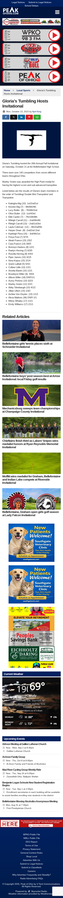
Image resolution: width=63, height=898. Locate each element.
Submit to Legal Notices (39, 2)
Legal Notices (18, 2)
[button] (57, 12)
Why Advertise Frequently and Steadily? (31, 875)
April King (36, 111)
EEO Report (31, 842)
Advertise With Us (31, 860)
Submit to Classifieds (31, 867)
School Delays (31, 5)
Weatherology (47, 894)
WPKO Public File (31, 834)
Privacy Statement (31, 849)
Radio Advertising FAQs (31, 878)
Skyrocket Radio (39, 891)
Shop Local (31, 856)
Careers (31, 871)
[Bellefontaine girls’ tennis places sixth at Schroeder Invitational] (31, 330)
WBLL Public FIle (31, 838)
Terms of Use (31, 845)
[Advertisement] (31, 21)
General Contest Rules (31, 853)
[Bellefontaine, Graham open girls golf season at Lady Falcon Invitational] (31, 499)
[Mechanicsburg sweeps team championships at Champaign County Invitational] (31, 395)
